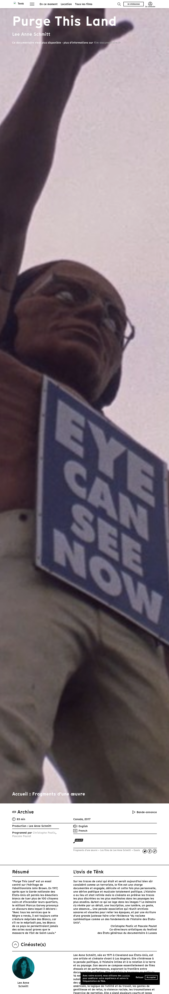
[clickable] (78, 841)
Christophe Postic (44, 833)
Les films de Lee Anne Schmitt (116, 850)
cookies (126, 975)
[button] (119, 4)
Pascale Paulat (21, 836)
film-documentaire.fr (107, 42)
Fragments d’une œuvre (85, 850)
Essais (136, 850)
